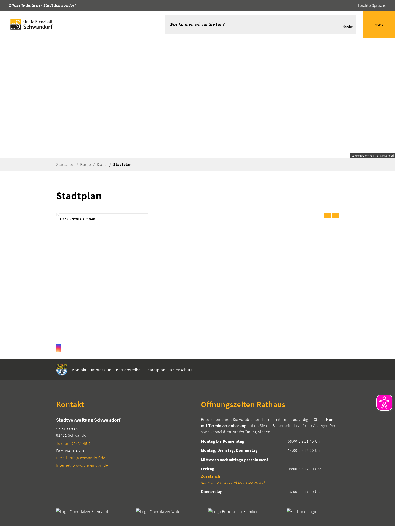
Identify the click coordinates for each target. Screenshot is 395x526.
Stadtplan (122, 164)
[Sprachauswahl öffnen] (349, 5)
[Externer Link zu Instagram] (58, 348)
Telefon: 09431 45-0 (73, 443)
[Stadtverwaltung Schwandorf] (125, 442)
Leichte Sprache (372, 5)
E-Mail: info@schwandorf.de (80, 457)
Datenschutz (181, 369)
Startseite (64, 164)
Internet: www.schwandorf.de (82, 465)
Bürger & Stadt (93, 164)
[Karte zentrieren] (335, 215)
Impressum (101, 369)
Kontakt (79, 369)
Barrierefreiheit (129, 369)
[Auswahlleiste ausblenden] (327, 215)
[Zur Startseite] (75, 24)
